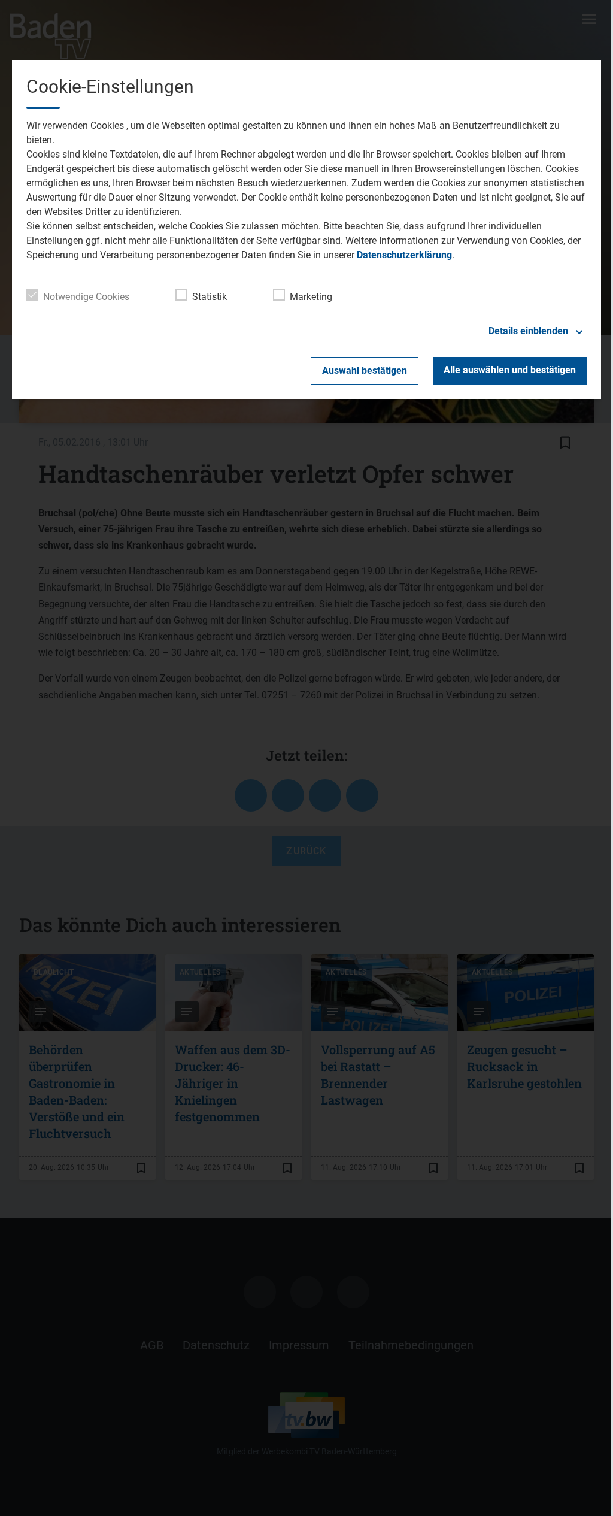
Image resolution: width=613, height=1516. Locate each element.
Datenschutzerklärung (404, 255)
